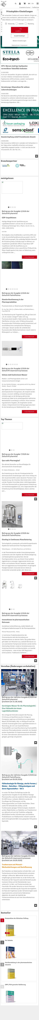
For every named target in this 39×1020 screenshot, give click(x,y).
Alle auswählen (19, 30)
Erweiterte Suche (24, 7)
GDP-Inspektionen (9, 217)
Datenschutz (15, 45)
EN (33, 3)
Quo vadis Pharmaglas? (11, 460)
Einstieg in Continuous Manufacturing (17, 539)
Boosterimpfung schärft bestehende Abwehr (18, 137)
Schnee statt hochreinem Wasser (14, 375)
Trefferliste (35, 7)
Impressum (23, 45)
